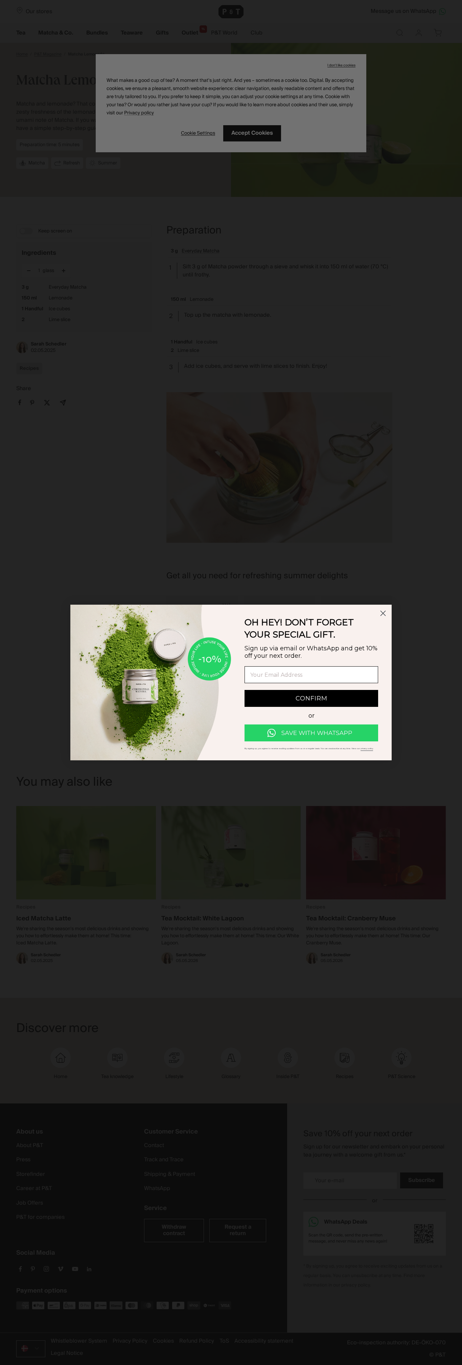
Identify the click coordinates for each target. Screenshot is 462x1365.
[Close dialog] (383, 613)
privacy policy (367, 748)
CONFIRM (311, 698)
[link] (311, 732)
